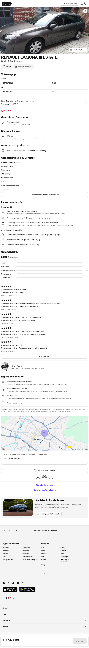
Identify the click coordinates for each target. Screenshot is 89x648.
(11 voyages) (18, 61)
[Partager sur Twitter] (38, 477)
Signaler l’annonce (44, 485)
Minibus (5, 553)
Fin (2, 87)
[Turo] (7, 3)
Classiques (26, 547)
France (18, 531)
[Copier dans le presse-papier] (51, 477)
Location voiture (6, 531)
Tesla (62, 553)
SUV (4, 556)
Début (3, 79)
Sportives (25, 550)
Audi (42, 547)
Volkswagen (64, 556)
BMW (43, 550)
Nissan (43, 559)
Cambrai (27, 531)
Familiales (25, 553)
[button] (83, 3)
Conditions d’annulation (44, 490)
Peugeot (44, 565)
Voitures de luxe (27, 556)
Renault (63, 550)
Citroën (44, 553)
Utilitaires (6, 550)
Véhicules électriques (29, 559)
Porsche (63, 547)
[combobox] (86, 102)
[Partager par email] (44, 477)
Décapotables (8, 559)
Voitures (6, 547)
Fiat (42, 556)
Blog (23, 583)
